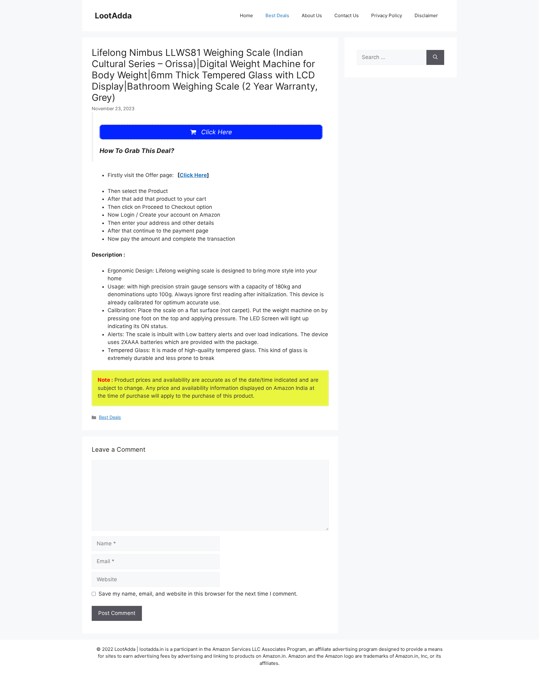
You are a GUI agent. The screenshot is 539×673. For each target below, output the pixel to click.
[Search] (435, 57)
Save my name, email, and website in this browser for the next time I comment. (198, 594)
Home (246, 15)
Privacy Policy (386, 15)
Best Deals (277, 15)
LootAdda (113, 15)
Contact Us (346, 15)
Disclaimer (426, 15)
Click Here (193, 175)
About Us (312, 15)
